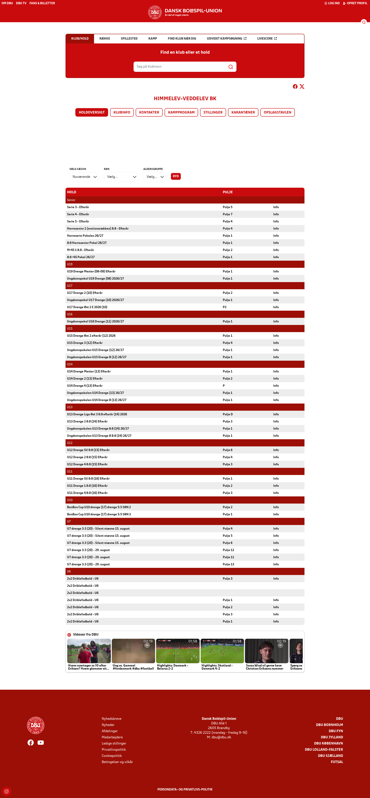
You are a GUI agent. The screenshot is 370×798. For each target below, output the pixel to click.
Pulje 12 (228, 550)
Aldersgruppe (153, 169)
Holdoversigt (92, 112)
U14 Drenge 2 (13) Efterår (85, 378)
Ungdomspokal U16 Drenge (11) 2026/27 (95, 321)
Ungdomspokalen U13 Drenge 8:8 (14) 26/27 (98, 428)
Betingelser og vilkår (117, 762)
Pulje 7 (227, 214)
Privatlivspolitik (114, 749)
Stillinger (213, 112)
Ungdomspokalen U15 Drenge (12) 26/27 (95, 350)
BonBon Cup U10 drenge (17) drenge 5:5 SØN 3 (99, 514)
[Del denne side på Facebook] (295, 87)
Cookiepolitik (112, 756)
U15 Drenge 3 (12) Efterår (85, 343)
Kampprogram (181, 112)
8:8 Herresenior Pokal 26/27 (87, 243)
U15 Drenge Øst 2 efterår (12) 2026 (91, 336)
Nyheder (108, 725)
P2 (224, 307)
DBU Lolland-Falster (324, 749)
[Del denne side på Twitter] (301, 87)
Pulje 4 (227, 221)
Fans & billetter (42, 3)
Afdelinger (110, 731)
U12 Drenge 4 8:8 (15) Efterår (87, 464)
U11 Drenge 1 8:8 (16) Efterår (87, 486)
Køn (106, 169)
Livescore (265, 38)
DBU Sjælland (330, 756)
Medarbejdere (112, 737)
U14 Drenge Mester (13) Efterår (89, 371)
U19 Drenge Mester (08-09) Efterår (91, 271)
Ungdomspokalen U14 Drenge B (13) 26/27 (96, 400)
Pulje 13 (228, 564)
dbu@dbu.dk (221, 737)
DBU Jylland (332, 737)
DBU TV (21, 3)
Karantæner (243, 112)
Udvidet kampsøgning (224, 38)
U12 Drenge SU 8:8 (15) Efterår (88, 450)
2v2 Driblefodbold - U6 (82, 579)
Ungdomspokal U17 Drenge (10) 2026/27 (95, 300)
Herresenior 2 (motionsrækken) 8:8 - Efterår (98, 228)
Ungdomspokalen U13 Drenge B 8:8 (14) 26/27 (99, 436)
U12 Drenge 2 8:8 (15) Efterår (87, 457)
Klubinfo (122, 112)
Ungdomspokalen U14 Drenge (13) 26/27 (95, 393)
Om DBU (7, 3)
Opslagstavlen (277, 112)
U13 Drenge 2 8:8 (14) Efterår (87, 421)
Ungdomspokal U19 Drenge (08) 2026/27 (95, 278)
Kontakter (149, 112)
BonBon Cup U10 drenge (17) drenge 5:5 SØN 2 (99, 507)
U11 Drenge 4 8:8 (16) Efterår (87, 493)
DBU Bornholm (329, 725)
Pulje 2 (227, 250)
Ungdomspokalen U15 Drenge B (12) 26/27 (96, 357)
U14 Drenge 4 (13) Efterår (85, 386)
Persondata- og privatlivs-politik (185, 789)
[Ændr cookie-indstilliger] (6, 791)
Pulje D (228, 414)
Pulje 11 (228, 557)
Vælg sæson (77, 169)
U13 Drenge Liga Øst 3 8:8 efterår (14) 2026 (97, 414)
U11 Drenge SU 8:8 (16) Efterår (88, 478)
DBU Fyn (336, 731)
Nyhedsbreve (111, 719)
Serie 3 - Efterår (78, 207)
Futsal (337, 762)
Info (276, 207)
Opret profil (357, 3)
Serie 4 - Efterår (78, 214)
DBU (339, 719)
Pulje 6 (227, 450)
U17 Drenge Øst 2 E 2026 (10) (87, 307)
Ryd (176, 176)
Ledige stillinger (114, 743)
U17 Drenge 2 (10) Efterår (85, 293)
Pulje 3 (227, 421)
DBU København (328, 743)
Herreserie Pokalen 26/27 (85, 236)
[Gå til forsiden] (185, 12)
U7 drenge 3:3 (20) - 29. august (88, 550)
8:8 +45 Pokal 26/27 (81, 257)
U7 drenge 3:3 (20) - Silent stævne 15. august (98, 528)
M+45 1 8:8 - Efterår (80, 250)
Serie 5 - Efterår (78, 221)
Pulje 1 (227, 236)
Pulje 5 (227, 207)
